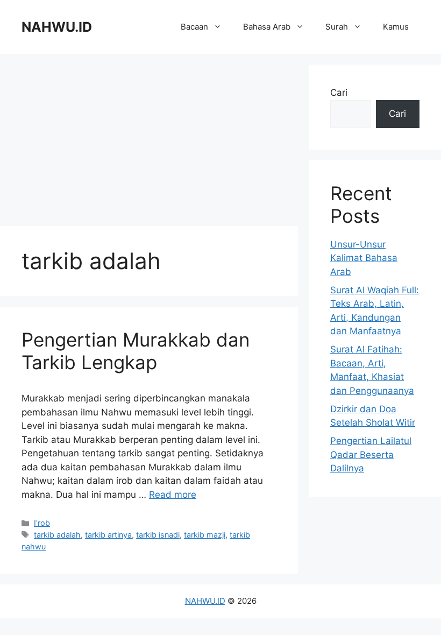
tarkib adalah (57, 534)
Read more (172, 494)
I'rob (42, 522)
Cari (338, 92)
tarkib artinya (108, 534)
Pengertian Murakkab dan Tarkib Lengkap (136, 350)
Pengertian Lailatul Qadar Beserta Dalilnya (370, 454)
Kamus (396, 27)
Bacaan (194, 27)
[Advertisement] (149, 140)
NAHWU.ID (57, 27)
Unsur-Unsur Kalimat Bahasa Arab (363, 258)
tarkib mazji (204, 534)
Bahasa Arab (266, 27)
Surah (336, 27)
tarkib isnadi (158, 534)
